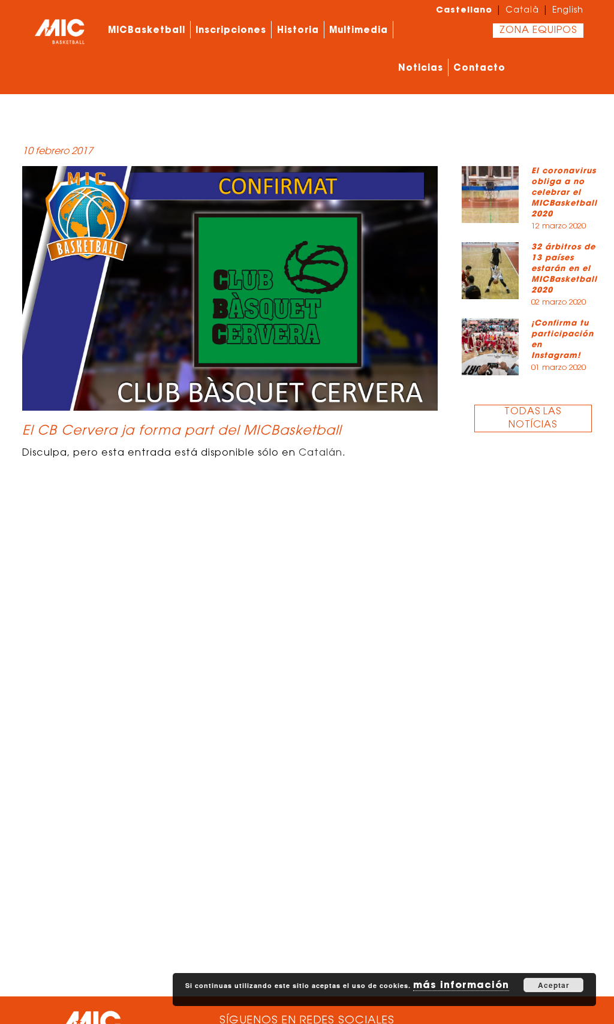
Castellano (464, 9)
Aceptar (554, 985)
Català (522, 11)
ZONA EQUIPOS (538, 30)
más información (461, 984)
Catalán (320, 453)
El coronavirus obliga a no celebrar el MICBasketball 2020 (564, 192)
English (567, 11)
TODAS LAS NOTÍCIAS (532, 418)
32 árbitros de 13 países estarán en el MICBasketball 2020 (564, 268)
